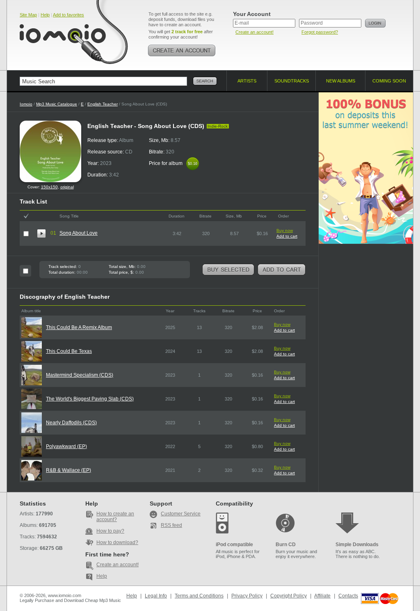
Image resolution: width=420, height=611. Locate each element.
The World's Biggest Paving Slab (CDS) (90, 399)
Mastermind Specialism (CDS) (79, 375)
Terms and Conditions (199, 596)
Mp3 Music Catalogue (56, 104)
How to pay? (110, 531)
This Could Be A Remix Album (79, 327)
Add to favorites (68, 14)
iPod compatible (234, 544)
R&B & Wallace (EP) (68, 470)
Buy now (284, 230)
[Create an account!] (182, 50)
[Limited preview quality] (41, 233)
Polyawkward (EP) (66, 446)
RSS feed (171, 525)
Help (45, 14)
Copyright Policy (288, 596)
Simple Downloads (357, 544)
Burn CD (286, 544)
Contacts (348, 596)
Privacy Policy (246, 596)
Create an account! (254, 32)
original (67, 187)
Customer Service (181, 514)
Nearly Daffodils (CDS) (71, 423)
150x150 (49, 187)
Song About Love (78, 233)
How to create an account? (115, 516)
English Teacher (102, 104)
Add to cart (286, 236)
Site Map (28, 14)
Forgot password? (319, 32)
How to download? (117, 542)
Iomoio (26, 104)
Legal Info (156, 596)
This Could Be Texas (69, 351)
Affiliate (322, 596)
